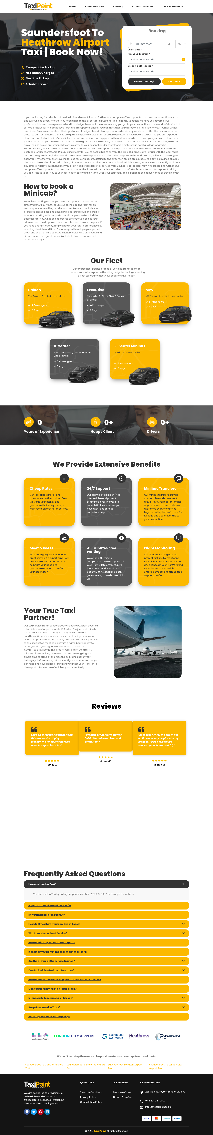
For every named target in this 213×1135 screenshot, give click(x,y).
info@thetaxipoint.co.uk (158, 1107)
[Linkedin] (47, 1112)
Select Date (135, 50)
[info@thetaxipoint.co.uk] (141, 1107)
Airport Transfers (142, 6)
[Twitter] (34, 1112)
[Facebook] (27, 1112)
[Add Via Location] (183, 59)
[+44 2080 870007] (141, 1101)
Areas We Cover (94, 6)
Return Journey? (144, 81)
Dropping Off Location (140, 66)
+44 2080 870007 (173, 6)
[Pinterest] (41, 1112)
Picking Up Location (139, 54)
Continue (174, 81)
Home (72, 6)
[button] (143, 6)
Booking (118, 6)
